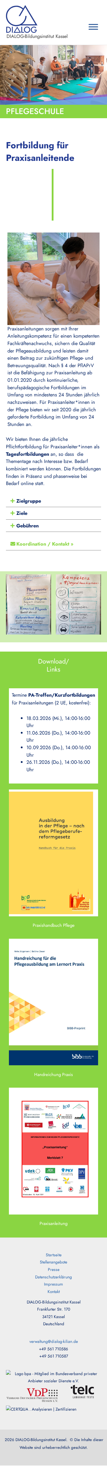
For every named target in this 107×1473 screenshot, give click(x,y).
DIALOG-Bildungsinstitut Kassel (37, 36)
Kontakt (54, 1292)
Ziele (21, 513)
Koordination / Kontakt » (44, 543)
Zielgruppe (28, 500)
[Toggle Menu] (93, 27)
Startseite (54, 1255)
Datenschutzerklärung (53, 1277)
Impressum (53, 1284)
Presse (53, 1269)
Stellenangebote (53, 1262)
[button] (53, 501)
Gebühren (27, 525)
